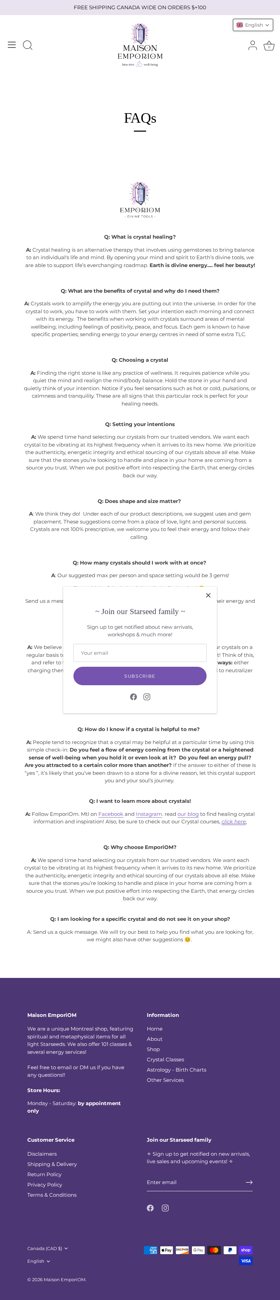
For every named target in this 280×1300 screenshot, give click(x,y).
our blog (188, 814)
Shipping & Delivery (52, 1164)
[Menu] (11, 44)
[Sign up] (249, 1182)
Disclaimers (42, 1154)
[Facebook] (133, 696)
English (35, 1261)
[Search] (27, 45)
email (64, 1067)
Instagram (149, 814)
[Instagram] (146, 696)
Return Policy (44, 1174)
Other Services (165, 1080)
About (155, 1039)
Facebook (110, 814)
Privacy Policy (44, 1184)
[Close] (208, 595)
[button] (253, 25)
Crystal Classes (165, 1059)
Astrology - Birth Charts (176, 1069)
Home (155, 1028)
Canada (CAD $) (44, 1248)
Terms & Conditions (51, 1195)
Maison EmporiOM (64, 1279)
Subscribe (140, 676)
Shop (153, 1049)
